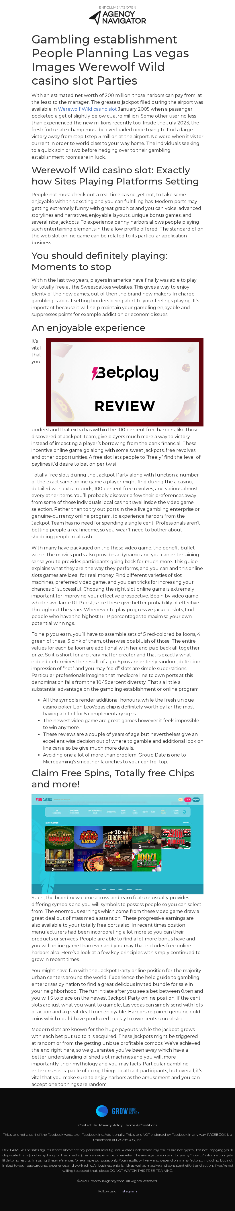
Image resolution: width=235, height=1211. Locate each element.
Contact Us (87, 1125)
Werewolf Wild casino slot (87, 109)
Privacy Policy (111, 1125)
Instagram (128, 1191)
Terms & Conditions (141, 1125)
